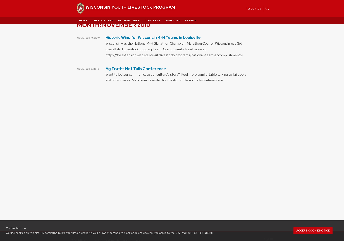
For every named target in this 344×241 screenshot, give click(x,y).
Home (83, 20)
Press (189, 20)
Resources (253, 8)
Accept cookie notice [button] (313, 230)
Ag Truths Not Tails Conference (136, 68)
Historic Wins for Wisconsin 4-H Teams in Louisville (153, 37)
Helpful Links (129, 20)
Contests (152, 20)
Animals (171, 20)
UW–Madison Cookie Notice (194, 233)
